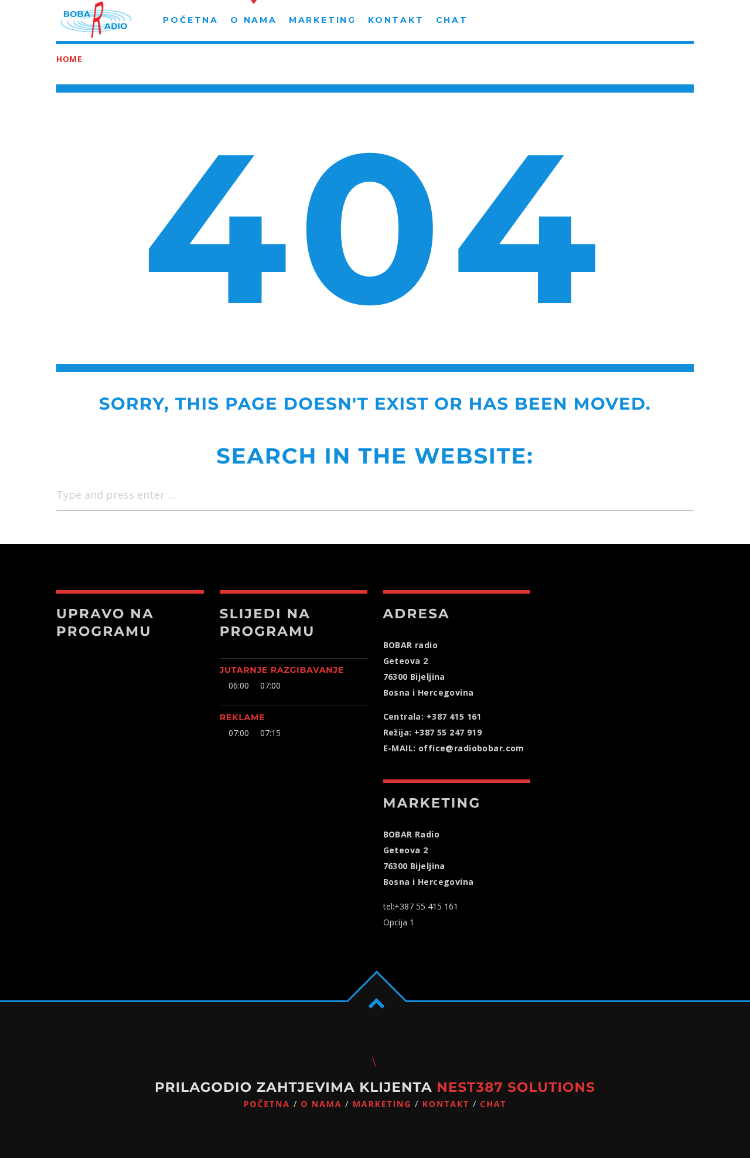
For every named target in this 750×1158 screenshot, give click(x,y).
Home (69, 58)
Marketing (382, 1104)
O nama (321, 1104)
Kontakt (445, 1104)
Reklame (242, 717)
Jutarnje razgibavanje (282, 670)
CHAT (493, 1104)
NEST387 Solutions (516, 1087)
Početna (267, 1104)
